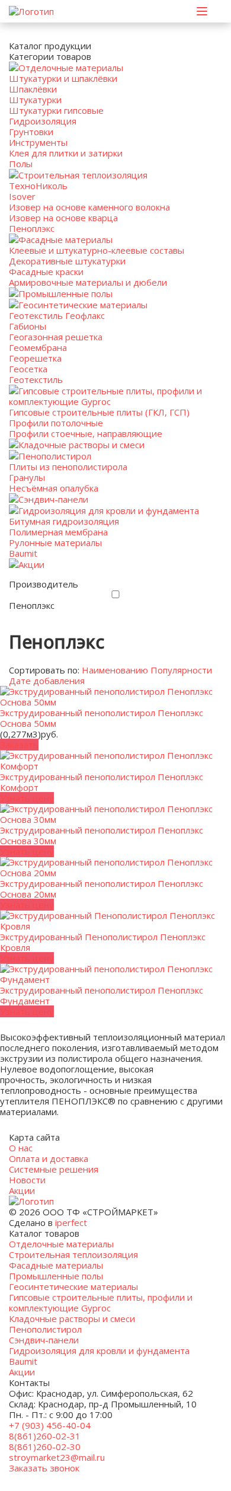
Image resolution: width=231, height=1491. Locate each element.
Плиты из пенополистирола (68, 466)
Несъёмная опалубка (53, 488)
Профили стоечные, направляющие (85, 433)
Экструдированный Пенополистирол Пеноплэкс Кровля (103, 942)
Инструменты (38, 142)
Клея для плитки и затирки (66, 153)
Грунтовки (31, 132)
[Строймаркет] (31, 11)
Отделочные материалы (70, 68)
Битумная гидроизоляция (64, 521)
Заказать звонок (44, 1468)
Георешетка (35, 358)
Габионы (27, 326)
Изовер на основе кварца (63, 218)
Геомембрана (38, 347)
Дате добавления (47, 681)
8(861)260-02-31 (45, 1436)
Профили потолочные (56, 423)
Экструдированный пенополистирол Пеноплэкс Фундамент (101, 995)
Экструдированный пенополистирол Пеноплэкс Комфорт (101, 782)
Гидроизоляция (42, 121)
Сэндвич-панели (53, 499)
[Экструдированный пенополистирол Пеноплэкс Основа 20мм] (115, 873)
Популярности (181, 670)
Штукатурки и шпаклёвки (63, 78)
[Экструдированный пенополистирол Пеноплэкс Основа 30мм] (115, 819)
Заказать (19, 745)
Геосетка (28, 369)
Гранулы (27, 477)
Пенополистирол (54, 456)
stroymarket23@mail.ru (57, 1457)
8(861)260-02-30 (45, 1446)
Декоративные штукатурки (67, 261)
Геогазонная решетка (55, 337)
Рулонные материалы (55, 542)
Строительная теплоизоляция (82, 175)
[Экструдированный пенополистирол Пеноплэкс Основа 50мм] (115, 702)
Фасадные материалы (65, 239)
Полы (21, 164)
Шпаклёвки (33, 89)
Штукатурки (35, 100)
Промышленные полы (65, 293)
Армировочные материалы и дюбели (88, 282)
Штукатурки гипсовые (56, 110)
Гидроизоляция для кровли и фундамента (108, 510)
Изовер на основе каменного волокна (89, 207)
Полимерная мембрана (58, 532)
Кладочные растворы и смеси (81, 445)
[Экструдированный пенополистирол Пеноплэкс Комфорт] (115, 766)
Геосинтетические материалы (82, 305)
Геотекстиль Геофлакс (57, 315)
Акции (31, 564)
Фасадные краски (46, 271)
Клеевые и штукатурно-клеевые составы (96, 250)
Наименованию (115, 670)
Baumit (23, 553)
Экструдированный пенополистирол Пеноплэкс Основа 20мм (101, 888)
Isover (22, 196)
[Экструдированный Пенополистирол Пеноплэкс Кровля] (115, 926)
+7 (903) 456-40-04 (50, 1425)
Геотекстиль (36, 379)
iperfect (71, 1222)
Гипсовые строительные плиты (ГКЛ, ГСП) (99, 412)
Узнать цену (27, 798)
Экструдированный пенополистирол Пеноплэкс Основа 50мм (101, 718)
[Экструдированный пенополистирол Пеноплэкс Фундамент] (115, 979)
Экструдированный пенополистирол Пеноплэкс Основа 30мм (101, 835)
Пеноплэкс (31, 228)
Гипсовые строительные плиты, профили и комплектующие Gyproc (105, 396)
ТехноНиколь (38, 185)
